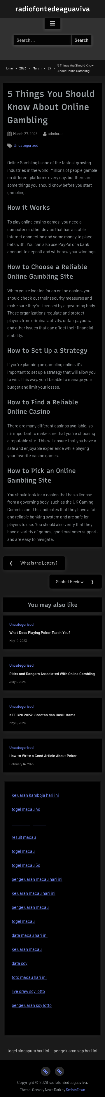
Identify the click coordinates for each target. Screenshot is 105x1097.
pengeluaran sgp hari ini (75, 1050)
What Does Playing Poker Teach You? (39, 632)
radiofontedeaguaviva (52, 9)
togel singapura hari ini (28, 1050)
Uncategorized (26, 145)
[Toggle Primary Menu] (52, 23)
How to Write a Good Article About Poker (43, 755)
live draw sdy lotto (28, 991)
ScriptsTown (75, 1090)
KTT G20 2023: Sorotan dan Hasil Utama (42, 714)
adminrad (56, 133)
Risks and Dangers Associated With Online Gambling (52, 673)
